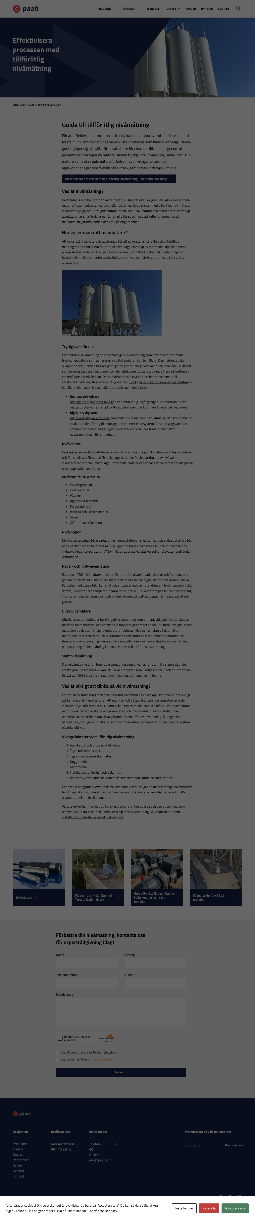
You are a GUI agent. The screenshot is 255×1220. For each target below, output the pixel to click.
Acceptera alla (235, 1208)
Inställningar (184, 1208)
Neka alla (209, 1208)
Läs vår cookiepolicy (102, 1210)
